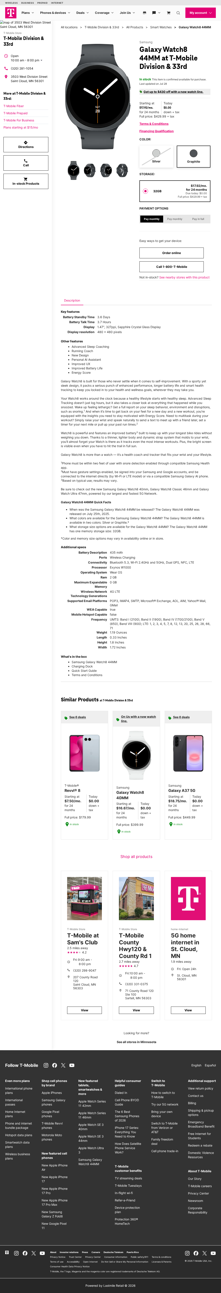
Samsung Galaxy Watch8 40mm (125, 489)
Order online (171, 253)
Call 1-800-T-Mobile (171, 266)
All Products (134, 27)
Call (26, 163)
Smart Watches (161, 27)
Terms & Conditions (154, 123)
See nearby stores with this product (184, 277)
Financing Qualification (156, 131)
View (84, 1010)
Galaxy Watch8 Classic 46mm (171, 489)
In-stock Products (26, 181)
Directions (26, 144)
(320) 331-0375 (136, 984)
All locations (69, 27)
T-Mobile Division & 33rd (102, 27)
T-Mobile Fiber (13, 106)
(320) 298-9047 (84, 970)
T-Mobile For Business (18, 120)
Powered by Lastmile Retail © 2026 (110, 1285)
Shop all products (136, 856)
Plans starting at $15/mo (20, 127)
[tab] (72, 300)
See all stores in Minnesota (136, 1042)
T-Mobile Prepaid (15, 113)
